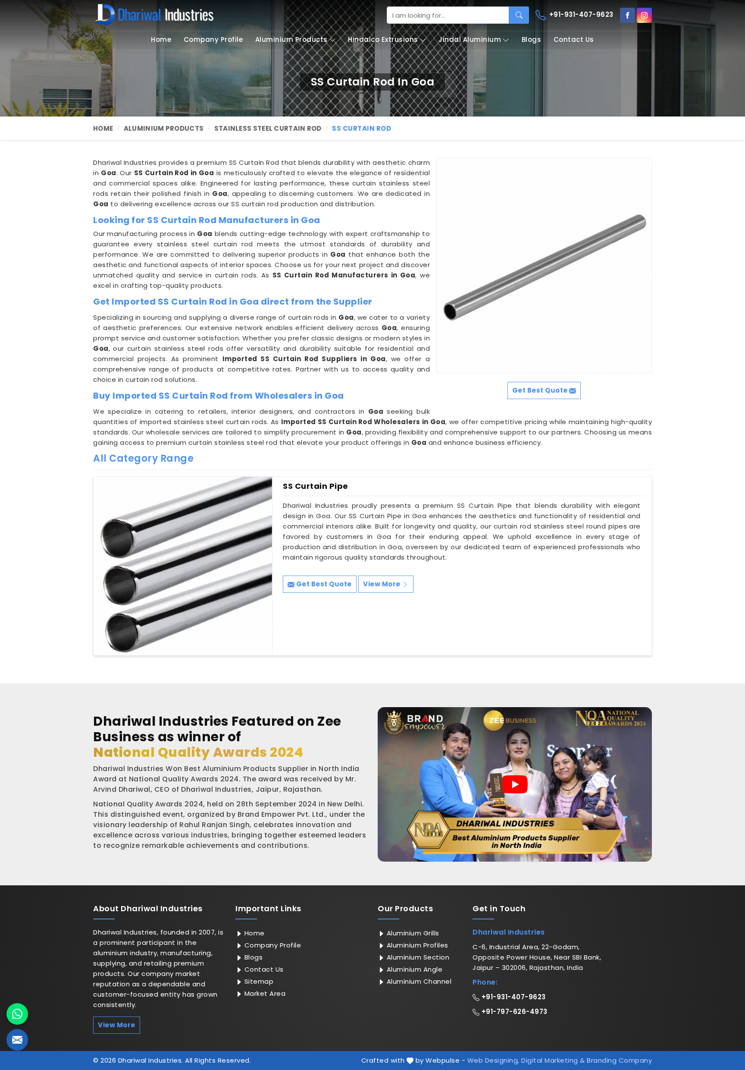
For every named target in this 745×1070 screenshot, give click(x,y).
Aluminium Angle (413, 969)
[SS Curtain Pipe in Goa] (183, 566)
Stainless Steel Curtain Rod (268, 128)
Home (161, 39)
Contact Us (574, 39)
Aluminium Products (291, 39)
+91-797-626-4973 (513, 1011)
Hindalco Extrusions (383, 39)
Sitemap (257, 981)
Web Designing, (493, 1060)
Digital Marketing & (553, 1060)
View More (382, 583)
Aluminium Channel (418, 981)
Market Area (263, 993)
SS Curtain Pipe (315, 486)
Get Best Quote (323, 583)
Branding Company (619, 1060)
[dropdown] (332, 40)
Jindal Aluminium (469, 39)
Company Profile (213, 39)
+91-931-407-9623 (580, 14)
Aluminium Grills (412, 933)
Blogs (532, 39)
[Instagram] (644, 15)
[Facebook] (627, 15)
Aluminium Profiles (416, 945)
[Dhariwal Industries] (153, 14)
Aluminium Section (417, 957)
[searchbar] (519, 15)
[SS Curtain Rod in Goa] (544, 265)
